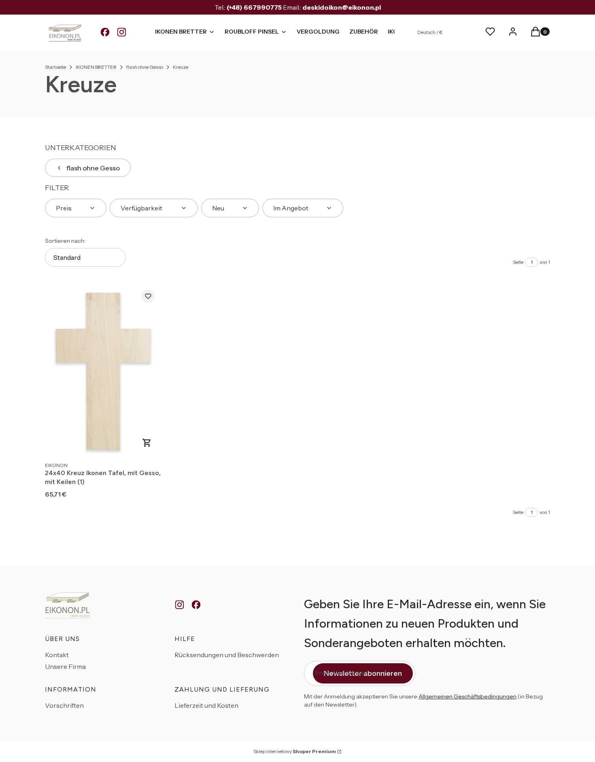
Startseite (55, 67)
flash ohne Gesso (144, 67)
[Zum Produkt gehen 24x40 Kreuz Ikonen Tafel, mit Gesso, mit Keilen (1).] (103, 370)
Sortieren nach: (65, 240)
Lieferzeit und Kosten (206, 705)
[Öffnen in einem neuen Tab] (105, 32)
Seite (518, 262)
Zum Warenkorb (147, 443)
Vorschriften (64, 705)
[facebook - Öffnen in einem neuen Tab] (196, 605)
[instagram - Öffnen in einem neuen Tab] (179, 605)
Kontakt (57, 655)
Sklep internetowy (294, 751)
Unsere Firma (65, 666)
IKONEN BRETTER (96, 67)
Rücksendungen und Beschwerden (226, 655)
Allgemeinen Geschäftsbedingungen (467, 696)
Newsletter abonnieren (363, 673)
